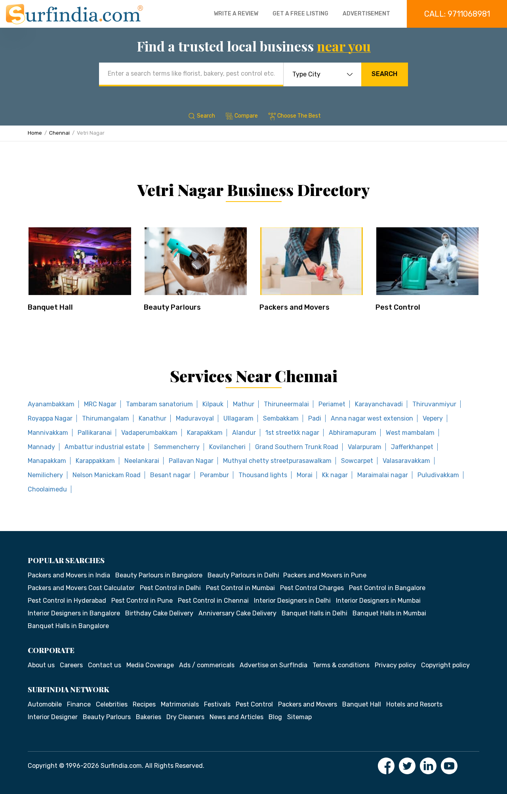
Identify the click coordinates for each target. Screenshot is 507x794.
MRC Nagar (100, 404)
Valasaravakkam (406, 461)
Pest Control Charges (312, 588)
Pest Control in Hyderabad (67, 600)
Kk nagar (335, 475)
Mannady (41, 447)
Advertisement (366, 13)
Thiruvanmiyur (434, 404)
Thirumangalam (105, 418)
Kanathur (152, 418)
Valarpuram (364, 447)
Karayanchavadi (379, 404)
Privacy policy (395, 665)
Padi (314, 418)
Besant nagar (170, 475)
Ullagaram (238, 418)
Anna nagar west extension (372, 418)
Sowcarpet (357, 461)
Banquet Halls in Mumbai (389, 613)
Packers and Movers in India (69, 575)
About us (41, 665)
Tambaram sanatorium (159, 404)
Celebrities (112, 704)
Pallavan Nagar (191, 461)
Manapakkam (47, 461)
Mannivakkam (48, 432)
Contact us (104, 665)
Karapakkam (205, 432)
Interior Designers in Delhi (292, 600)
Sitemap (299, 717)
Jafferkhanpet (412, 447)
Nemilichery (45, 475)
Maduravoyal (195, 418)
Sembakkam (281, 418)
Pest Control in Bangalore (387, 588)
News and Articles (236, 717)
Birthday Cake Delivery (159, 613)
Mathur (243, 404)
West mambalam (410, 432)
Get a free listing (300, 13)
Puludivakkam (438, 475)
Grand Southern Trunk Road (296, 447)
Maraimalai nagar (382, 475)
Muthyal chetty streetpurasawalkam (277, 461)
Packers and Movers (294, 307)
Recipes (144, 704)
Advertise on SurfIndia (273, 665)
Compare (246, 115)
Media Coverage (150, 665)
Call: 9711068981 (457, 14)
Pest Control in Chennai (213, 600)
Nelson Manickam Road (106, 475)
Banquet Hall (50, 307)
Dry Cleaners (185, 717)
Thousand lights (262, 475)
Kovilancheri (227, 447)
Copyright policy (445, 665)
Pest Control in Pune (142, 600)
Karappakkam (95, 461)
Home (35, 133)
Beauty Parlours (172, 307)
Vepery (433, 418)
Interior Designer (53, 717)
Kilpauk (212, 404)
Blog (275, 717)
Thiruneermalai (286, 404)
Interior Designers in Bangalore (74, 613)
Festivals (217, 704)
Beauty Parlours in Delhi (243, 575)
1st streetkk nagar (292, 432)
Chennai (59, 133)
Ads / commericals (206, 665)
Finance (79, 704)
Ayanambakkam (51, 404)
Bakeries (148, 717)
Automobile (45, 704)
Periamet (331, 404)
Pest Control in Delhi (170, 588)
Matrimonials (180, 704)
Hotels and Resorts (414, 704)
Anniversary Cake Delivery (237, 613)
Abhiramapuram (352, 432)
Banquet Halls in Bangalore (68, 626)
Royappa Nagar (50, 418)
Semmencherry (177, 447)
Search (384, 74)
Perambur (214, 475)
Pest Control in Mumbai (240, 588)
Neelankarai (141, 461)
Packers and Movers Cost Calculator (81, 588)
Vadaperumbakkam (149, 432)
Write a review (236, 13)
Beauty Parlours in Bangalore (158, 575)
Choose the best (299, 115)
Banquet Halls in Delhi (314, 613)
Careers (71, 665)
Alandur (244, 432)
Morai (305, 475)
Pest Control (397, 307)
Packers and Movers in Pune (324, 575)
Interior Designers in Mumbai (378, 600)
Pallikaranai (95, 432)
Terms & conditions (341, 665)
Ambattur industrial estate (105, 447)
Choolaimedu (47, 489)
